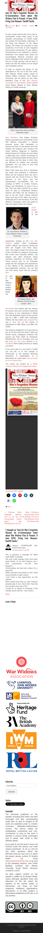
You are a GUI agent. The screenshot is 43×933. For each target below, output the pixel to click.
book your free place (17, 341)
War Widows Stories (26, 26)
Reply (8, 594)
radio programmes (30, 320)
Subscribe (11, 791)
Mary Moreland (12, 137)
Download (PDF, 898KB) (14, 491)
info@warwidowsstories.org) (17, 861)
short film (16, 322)
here (20, 167)
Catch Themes (26, 931)
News (9, 507)
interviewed (10, 308)
